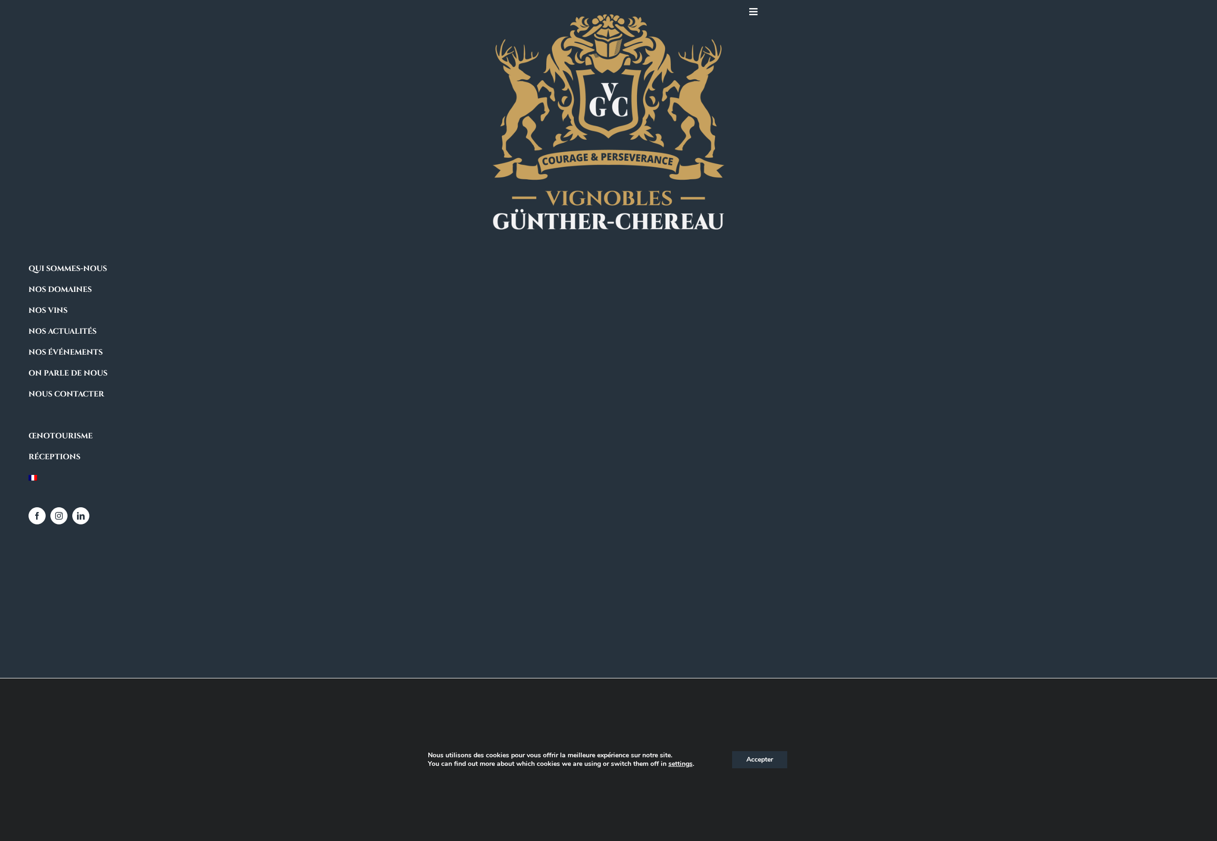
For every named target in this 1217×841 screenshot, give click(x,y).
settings (680, 764)
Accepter (759, 759)
